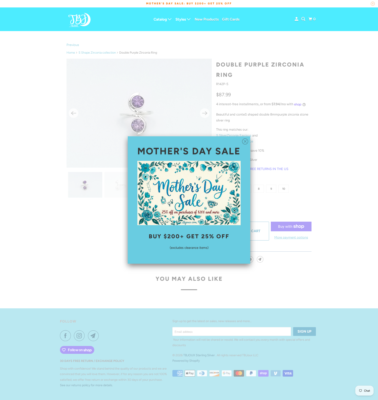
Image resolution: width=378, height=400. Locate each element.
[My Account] (297, 19)
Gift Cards (231, 19)
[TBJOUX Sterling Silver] (79, 19)
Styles (181, 19)
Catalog (161, 19)
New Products (207, 19)
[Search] (304, 19)
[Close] (245, 142)
